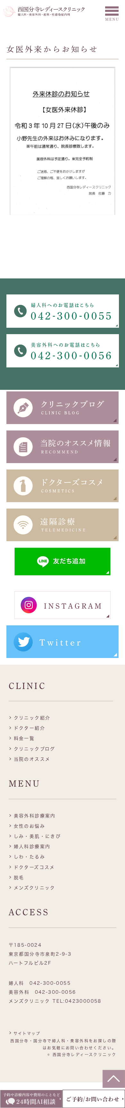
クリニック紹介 (32, 718)
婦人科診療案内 (32, 846)
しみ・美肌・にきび (37, 836)
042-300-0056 (55, 992)
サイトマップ (26, 1033)
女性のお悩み (29, 826)
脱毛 (19, 877)
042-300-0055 (50, 983)
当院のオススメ (32, 759)
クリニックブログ (34, 749)
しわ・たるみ (29, 857)
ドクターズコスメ (34, 867)
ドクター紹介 (29, 728)
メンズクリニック (34, 888)
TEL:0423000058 (77, 1001)
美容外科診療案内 (35, 816)
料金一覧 (24, 738)
